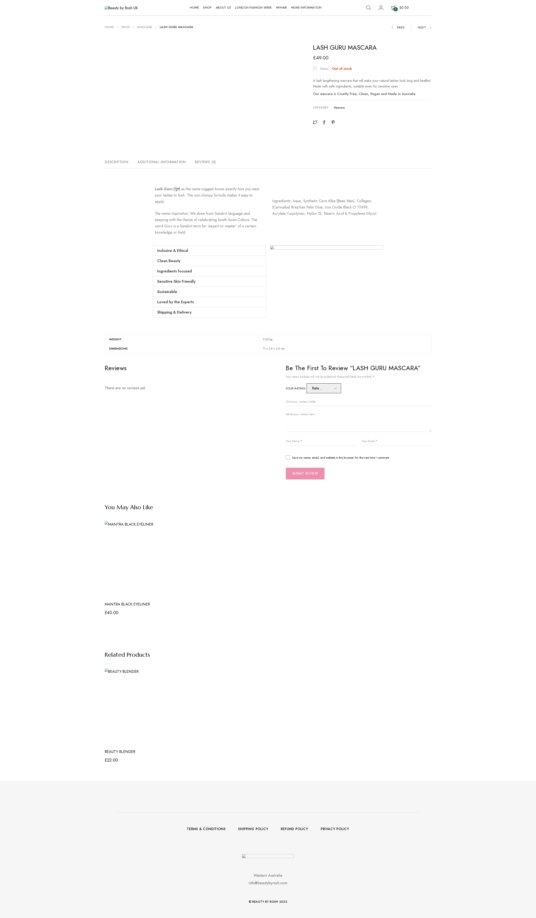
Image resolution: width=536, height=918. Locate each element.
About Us (223, 7)
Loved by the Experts (175, 302)
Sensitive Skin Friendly (176, 281)
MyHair (281, 7)
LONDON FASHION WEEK (253, 7)
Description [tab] (116, 162)
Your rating (296, 388)
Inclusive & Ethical (172, 250)
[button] (209, 251)
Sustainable (167, 291)
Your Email (369, 441)
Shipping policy (253, 829)
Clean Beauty (168, 261)
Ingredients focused (174, 271)
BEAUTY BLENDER (120, 751)
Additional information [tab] (162, 162)
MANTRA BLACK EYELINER (127, 604)
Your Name (294, 441)
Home (194, 7)
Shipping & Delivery (174, 312)
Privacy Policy (335, 829)
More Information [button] (306, 7)
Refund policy (294, 829)
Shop (207, 7)
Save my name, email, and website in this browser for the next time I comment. (341, 458)
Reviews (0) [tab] (205, 162)
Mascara (144, 27)
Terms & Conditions (206, 829)
